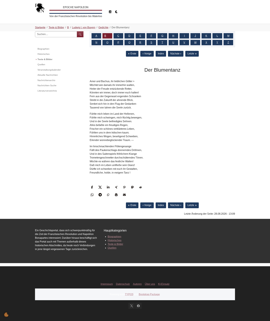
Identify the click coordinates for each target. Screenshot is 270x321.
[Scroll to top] (263, 314)
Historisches (114, 240)
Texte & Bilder (115, 244)
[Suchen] (80, 34)
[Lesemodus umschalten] (110, 12)
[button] (92, 187)
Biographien (114, 236)
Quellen (112, 248)
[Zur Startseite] (39, 8)
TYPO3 (129, 294)
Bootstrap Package (149, 294)
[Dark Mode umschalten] (117, 12)
